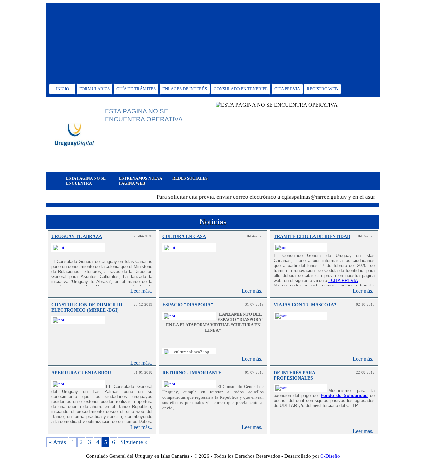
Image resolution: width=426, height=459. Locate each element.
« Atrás (57, 442)
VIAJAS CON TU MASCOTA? (305, 304)
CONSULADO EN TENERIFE (241, 88)
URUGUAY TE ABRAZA (76, 236)
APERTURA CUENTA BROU (81, 372)
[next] (375, 180)
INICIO (62, 88)
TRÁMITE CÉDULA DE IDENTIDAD (312, 236)
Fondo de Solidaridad (344, 395)
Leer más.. (141, 291)
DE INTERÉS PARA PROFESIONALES (294, 375)
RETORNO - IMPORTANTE (191, 372)
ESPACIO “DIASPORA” (187, 304)
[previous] (50, 180)
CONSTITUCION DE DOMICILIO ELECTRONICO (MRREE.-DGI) (86, 307)
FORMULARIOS (94, 88)
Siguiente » (134, 442)
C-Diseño (330, 456)
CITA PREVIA (287, 88)
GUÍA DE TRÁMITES (136, 88)
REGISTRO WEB (322, 88)
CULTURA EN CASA (184, 236)
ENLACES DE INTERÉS (184, 88)
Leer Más (120, 163)
